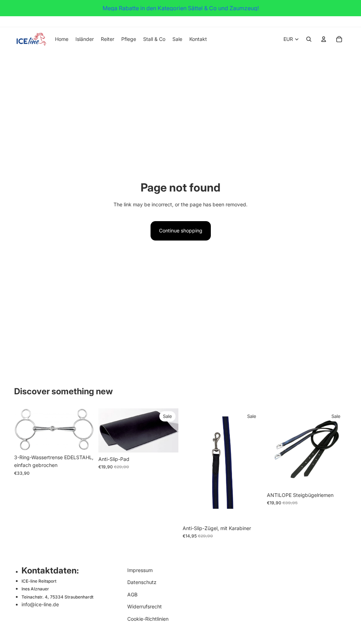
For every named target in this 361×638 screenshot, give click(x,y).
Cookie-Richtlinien (148, 618)
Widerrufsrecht (144, 606)
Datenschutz (142, 582)
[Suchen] (309, 39)
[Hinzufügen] (167, 441)
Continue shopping (180, 230)
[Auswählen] (83, 439)
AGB (132, 594)
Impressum (140, 570)
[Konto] (323, 39)
